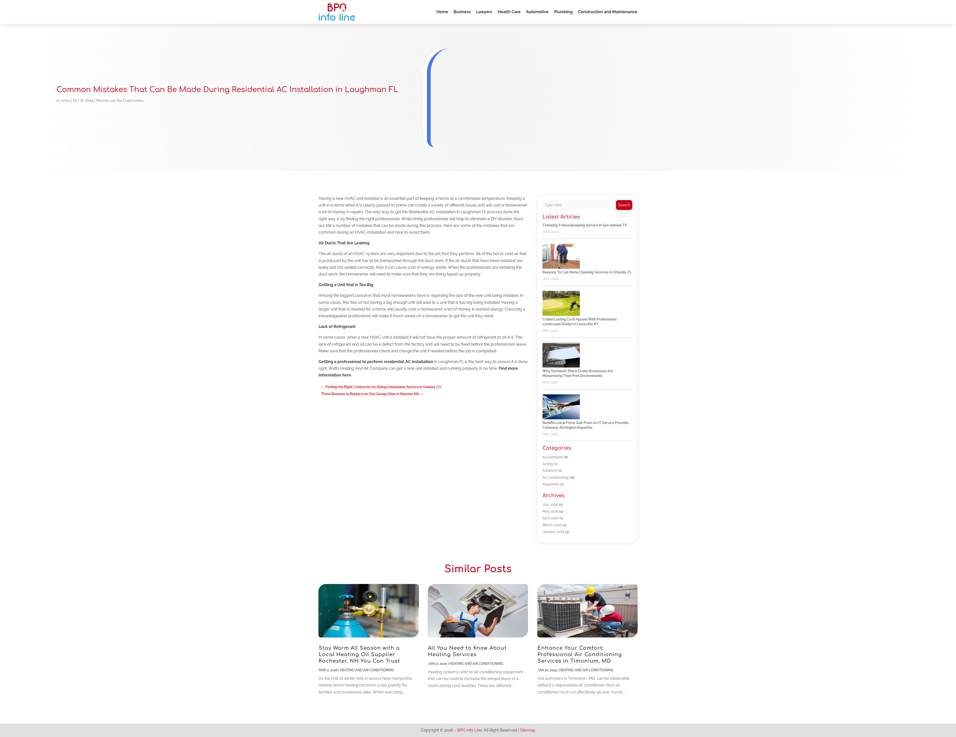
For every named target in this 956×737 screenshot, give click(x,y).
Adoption (549, 471)
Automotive (537, 11)
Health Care (509, 11)
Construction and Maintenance (607, 11)
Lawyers (484, 11)
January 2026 (553, 532)
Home (442, 11)
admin (65, 100)
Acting (547, 464)
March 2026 (551, 525)
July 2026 (550, 505)
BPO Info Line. (470, 730)
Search (624, 205)
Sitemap (527, 730)
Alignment (550, 484)
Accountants (552, 457)
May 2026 (550, 511)
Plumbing (563, 11)
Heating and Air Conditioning (120, 100)
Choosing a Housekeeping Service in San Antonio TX (584, 225)
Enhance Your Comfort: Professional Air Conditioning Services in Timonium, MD (580, 654)
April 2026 (550, 518)
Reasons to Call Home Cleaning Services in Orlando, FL (587, 272)
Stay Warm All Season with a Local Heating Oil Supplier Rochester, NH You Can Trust (359, 654)
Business (462, 11)
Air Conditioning (555, 477)
